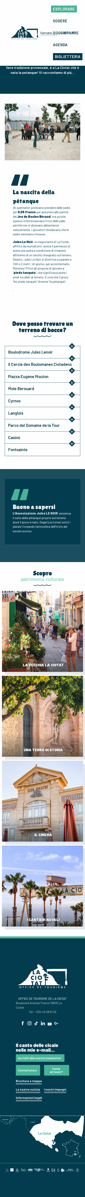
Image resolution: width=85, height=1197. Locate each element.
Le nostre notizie (28, 1089)
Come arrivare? (56, 1070)
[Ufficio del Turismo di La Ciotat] (24, 33)
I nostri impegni (55, 1089)
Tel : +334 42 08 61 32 (42, 1012)
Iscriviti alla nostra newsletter (39, 1058)
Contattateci (27, 1070)
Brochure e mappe (29, 1081)
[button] (48, 33)
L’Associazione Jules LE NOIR (35, 513)
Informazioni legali (29, 1097)
